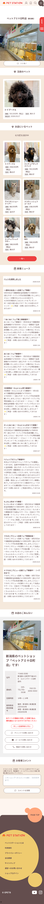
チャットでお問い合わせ (23, 733)
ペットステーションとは (14, 843)
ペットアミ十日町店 (21, 18)
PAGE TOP (35, 815)
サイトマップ (10, 863)
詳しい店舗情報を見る (22, 726)
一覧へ (22, 259)
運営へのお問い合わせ (13, 868)
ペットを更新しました (12, 279)
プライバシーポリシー (13, 853)
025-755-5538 (23, 689)
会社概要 (8, 858)
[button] (1, 902)
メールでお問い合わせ (23, 740)
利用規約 (8, 848)
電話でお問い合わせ (24, 747)
